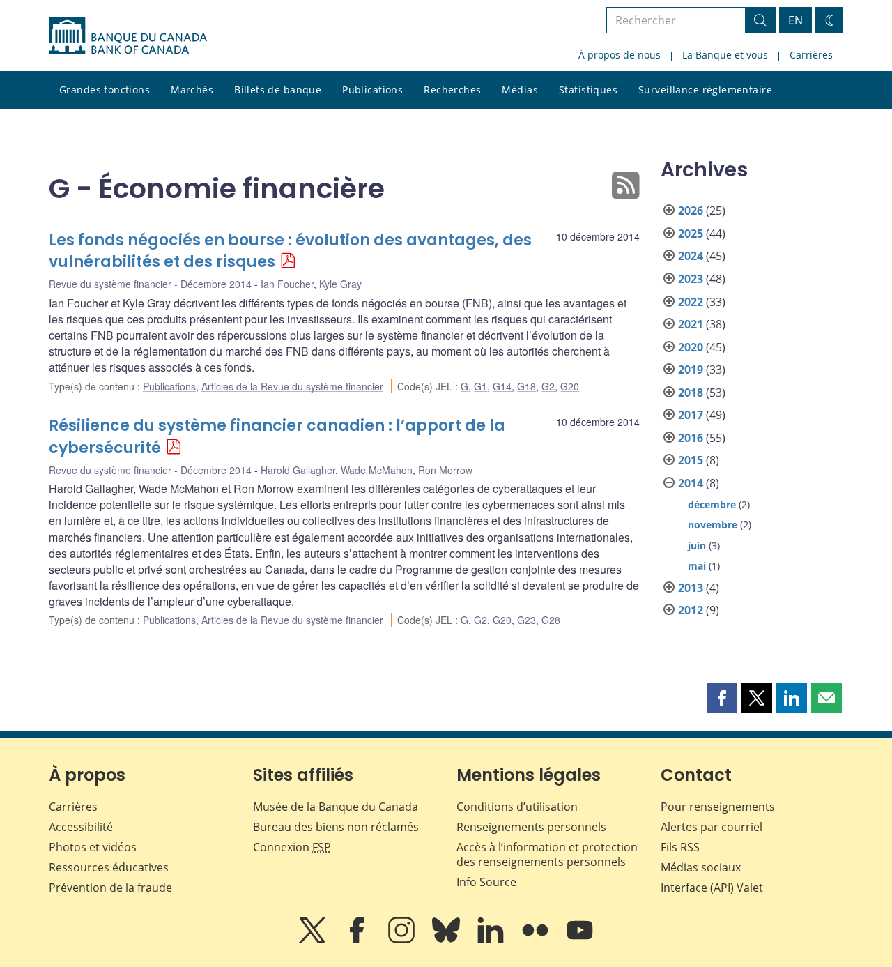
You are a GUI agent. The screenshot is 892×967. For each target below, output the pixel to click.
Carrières (811, 54)
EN (795, 20)
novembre (712, 524)
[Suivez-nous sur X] (313, 939)
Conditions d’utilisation (517, 806)
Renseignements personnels (531, 827)
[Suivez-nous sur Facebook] (358, 939)
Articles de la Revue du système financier (292, 386)
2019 (690, 369)
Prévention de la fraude (110, 887)
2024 (690, 256)
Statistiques (588, 89)
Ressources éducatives (109, 867)
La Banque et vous (725, 54)
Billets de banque (277, 89)
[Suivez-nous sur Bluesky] (447, 939)
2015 (690, 460)
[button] (722, 698)
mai (697, 565)
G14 (502, 386)
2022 (690, 302)
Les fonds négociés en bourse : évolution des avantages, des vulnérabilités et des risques (290, 251)
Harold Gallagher (298, 470)
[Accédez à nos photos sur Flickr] (536, 939)
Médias (520, 89)
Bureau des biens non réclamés (336, 827)
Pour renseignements (718, 806)
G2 (548, 386)
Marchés (192, 89)
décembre (712, 504)
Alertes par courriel (711, 827)
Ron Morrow (445, 470)
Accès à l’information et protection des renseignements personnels (547, 854)
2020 (690, 347)
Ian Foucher (287, 284)
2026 (690, 210)
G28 (550, 620)
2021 (690, 324)
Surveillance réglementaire (705, 89)
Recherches (452, 89)
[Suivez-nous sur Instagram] (402, 939)
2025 (690, 233)
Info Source (486, 882)
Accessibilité (81, 827)
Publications (372, 89)
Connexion (292, 847)
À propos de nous (619, 54)
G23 (526, 620)
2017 (690, 414)
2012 (690, 610)
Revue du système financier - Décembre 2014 (150, 284)
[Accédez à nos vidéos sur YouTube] (580, 939)
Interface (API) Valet (712, 887)
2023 (690, 279)
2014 (690, 483)
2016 (690, 438)
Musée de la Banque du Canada (335, 806)
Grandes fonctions (104, 89)
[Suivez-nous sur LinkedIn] (492, 939)
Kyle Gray (340, 284)
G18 (526, 386)
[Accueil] (128, 35)
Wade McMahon (377, 470)
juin (697, 545)
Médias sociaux (701, 867)
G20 (569, 386)
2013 (690, 587)
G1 (480, 386)
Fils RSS (680, 847)
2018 (690, 392)
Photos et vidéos (93, 847)
